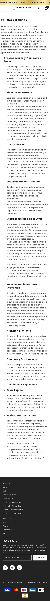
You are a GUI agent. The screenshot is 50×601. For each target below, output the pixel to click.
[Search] (39, 8)
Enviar (40, 557)
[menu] (3, 8)
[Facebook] (5, 567)
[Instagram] (12, 567)
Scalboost (43, 582)
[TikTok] (19, 567)
